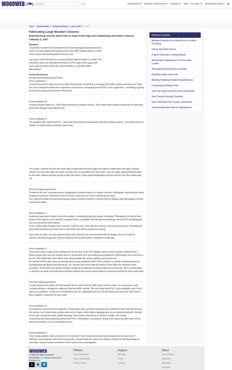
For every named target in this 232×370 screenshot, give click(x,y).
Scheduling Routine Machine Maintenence (172, 107)
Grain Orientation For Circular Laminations (172, 102)
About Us (166, 359)
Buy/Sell (195, 4)
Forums (174, 4)
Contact (121, 363)
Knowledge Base (214, 4)
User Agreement (81, 354)
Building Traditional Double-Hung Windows (172, 80)
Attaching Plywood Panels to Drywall (169, 69)
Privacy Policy (80, 363)
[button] (32, 364)
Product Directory (155, 4)
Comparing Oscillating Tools (165, 85)
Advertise (166, 363)
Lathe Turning (76, 26)
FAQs (120, 359)
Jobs (186, 4)
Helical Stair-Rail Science (164, 49)
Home (31, 26)
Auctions (166, 367)
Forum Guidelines (81, 359)
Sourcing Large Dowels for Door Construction (173, 91)
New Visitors (168, 354)
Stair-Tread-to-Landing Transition (167, 96)
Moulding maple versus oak (165, 74)
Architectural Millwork (60, 26)
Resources (134, 4)
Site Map (122, 354)
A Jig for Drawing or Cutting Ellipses (169, 55)
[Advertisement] (116, 16)
